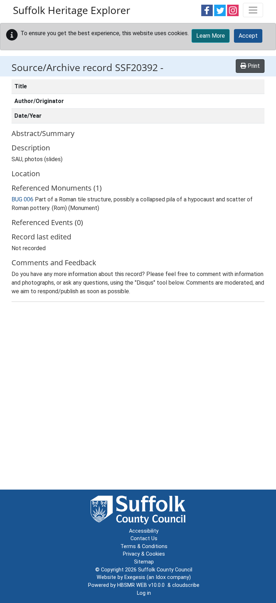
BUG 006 (22, 199)
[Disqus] (138, 397)
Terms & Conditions (143, 546)
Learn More (210, 35)
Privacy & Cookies (144, 554)
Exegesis (134, 577)
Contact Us (143, 539)
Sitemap (144, 562)
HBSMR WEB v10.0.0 (142, 585)
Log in (144, 593)
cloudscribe (185, 585)
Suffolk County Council (165, 570)
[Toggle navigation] (253, 10)
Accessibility (143, 531)
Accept (248, 35)
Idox (161, 577)
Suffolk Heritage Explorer (71, 10)
